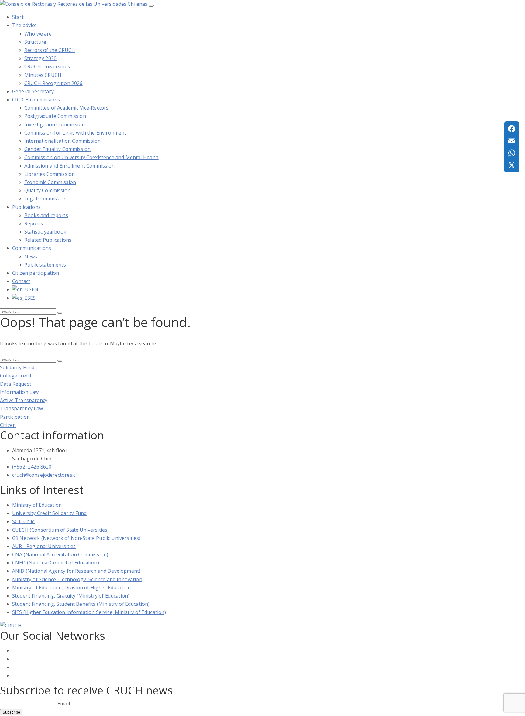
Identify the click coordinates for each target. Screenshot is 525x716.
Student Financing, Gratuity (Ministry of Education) (70, 595)
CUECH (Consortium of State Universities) (60, 530)
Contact (21, 281)
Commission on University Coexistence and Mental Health (91, 157)
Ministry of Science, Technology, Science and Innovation (77, 579)
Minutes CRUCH (42, 75)
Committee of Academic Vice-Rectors (66, 107)
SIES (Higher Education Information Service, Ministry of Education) (89, 612)
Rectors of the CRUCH (49, 50)
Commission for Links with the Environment (75, 132)
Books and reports (46, 215)
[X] (512, 165)
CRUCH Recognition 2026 (53, 83)
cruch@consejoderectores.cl (44, 475)
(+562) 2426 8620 (32, 466)
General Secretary (33, 91)
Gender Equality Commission (57, 149)
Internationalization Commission (62, 141)
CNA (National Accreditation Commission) (60, 554)
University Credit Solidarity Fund (49, 513)
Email (63, 703)
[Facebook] (512, 129)
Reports (33, 223)
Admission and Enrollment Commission (69, 165)
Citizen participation (35, 273)
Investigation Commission (54, 124)
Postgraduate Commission (55, 116)
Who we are (38, 33)
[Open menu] (151, 6)
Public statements (45, 264)
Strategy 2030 (40, 58)
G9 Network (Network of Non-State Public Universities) (76, 538)
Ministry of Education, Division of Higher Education (71, 587)
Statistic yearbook (45, 231)
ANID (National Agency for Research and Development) (76, 571)
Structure (35, 42)
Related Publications (47, 240)
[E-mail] (512, 141)
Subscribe (11, 712)
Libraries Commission (49, 174)
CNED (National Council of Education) (55, 562)
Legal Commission (45, 198)
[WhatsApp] (512, 153)
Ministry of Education (37, 505)
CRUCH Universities (47, 66)
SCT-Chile (23, 521)
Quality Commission (47, 190)
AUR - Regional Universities (44, 546)
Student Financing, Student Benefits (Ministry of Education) (80, 604)
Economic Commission (50, 182)
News (30, 256)
